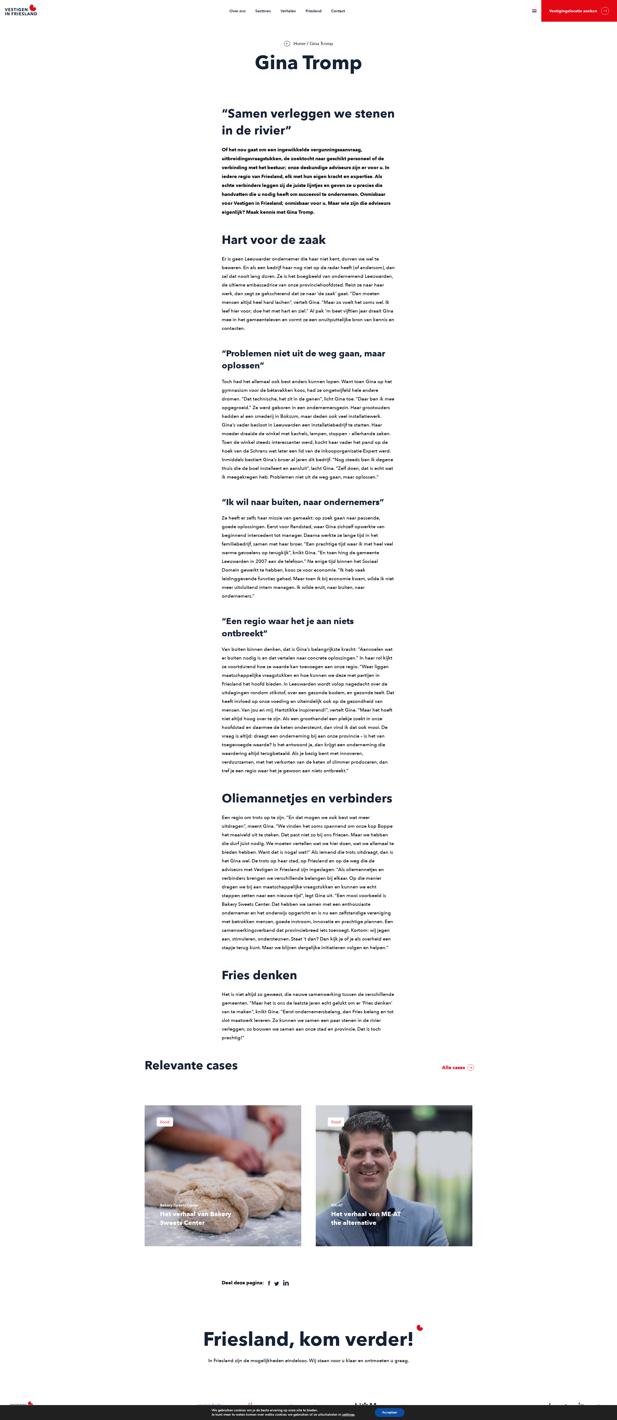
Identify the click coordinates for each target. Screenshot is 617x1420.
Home (300, 44)
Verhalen (288, 11)
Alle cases (454, 1067)
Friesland (314, 11)
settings (348, 1415)
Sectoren (263, 11)
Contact (338, 11)
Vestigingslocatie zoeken (573, 11)
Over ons (237, 11)
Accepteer (389, 1412)
